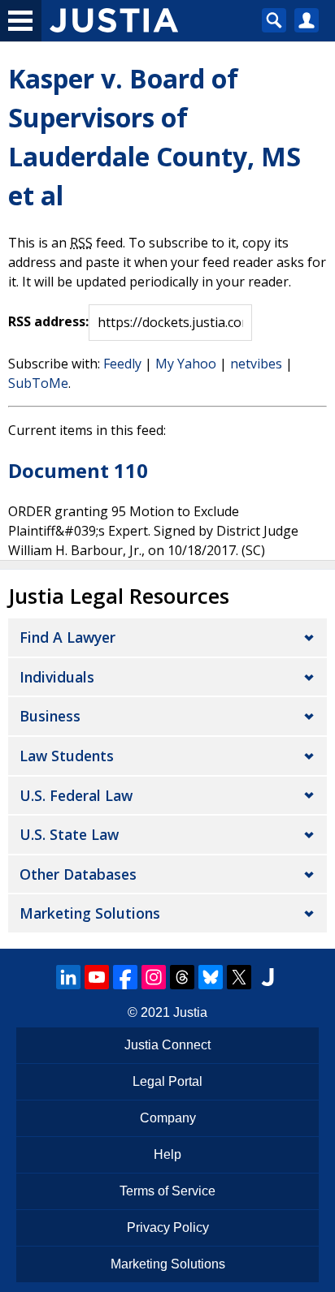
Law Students (67, 755)
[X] (239, 977)
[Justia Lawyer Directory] (267, 977)
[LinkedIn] (68, 977)
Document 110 (78, 470)
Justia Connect (167, 1045)
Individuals (57, 677)
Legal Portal (167, 1081)
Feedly (122, 364)
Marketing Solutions (90, 913)
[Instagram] (153, 977)
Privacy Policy (168, 1227)
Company (168, 1118)
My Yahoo (185, 364)
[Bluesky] (210, 977)
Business (50, 716)
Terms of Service (167, 1191)
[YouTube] (97, 977)
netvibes (256, 364)
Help (167, 1154)
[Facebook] (125, 977)
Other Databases (78, 874)
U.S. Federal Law (76, 795)
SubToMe (38, 383)
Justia (190, 1012)
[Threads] (182, 977)
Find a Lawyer (67, 637)
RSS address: (48, 321)
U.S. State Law (69, 834)
